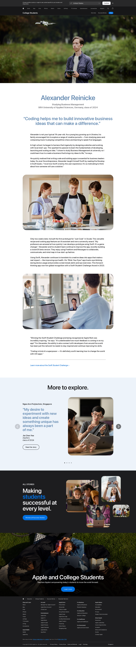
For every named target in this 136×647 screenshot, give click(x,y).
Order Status (62, 626)
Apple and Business (82, 604)
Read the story (31, 447)
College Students (30, 13)
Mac (24, 607)
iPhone (24, 612)
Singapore (110, 644)
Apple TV (43, 618)
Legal (80, 644)
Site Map (85, 644)
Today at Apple (63, 609)
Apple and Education (82, 613)
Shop (111, 13)
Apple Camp (62, 614)
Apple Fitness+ (44, 625)
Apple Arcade (44, 622)
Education (97, 607)
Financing (61, 623)
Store (24, 604)
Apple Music (44, 620)
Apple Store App (63, 616)
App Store (43, 632)
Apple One (43, 615)
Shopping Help (62, 628)
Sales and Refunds (72, 644)
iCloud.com (44, 609)
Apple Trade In (62, 621)
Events (97, 632)
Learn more (68, 589)
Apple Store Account (46, 607)
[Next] (118, 426)
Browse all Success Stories (35, 518)
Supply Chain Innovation (101, 614)
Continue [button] (106, 3)
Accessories (26, 626)
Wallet (24, 632)
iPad (24, 609)
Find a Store (62, 604)
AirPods (25, 619)
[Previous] (17, 426)
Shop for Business (81, 607)
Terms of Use (62, 644)
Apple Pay (25, 634)
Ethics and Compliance (101, 629)
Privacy (97, 612)
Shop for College (81, 615)
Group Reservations (64, 612)
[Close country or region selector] (113, 3)
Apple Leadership (99, 622)
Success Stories (102, 13)
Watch (24, 614)
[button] (85, 3)
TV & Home (25, 621)
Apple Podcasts (45, 627)
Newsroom (98, 620)
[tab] (64, 462)
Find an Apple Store (38, 639)
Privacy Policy (53, 644)
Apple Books (44, 629)
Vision (24, 616)
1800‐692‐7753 (62, 639)
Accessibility (98, 604)
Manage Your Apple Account (48, 604)
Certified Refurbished (64, 619)
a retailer (46, 639)
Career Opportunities (100, 625)
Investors (97, 627)
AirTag (24, 623)
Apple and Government (83, 627)
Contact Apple (98, 634)
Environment (98, 609)
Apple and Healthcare (82, 621)
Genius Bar (62, 607)
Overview (93, 13)
